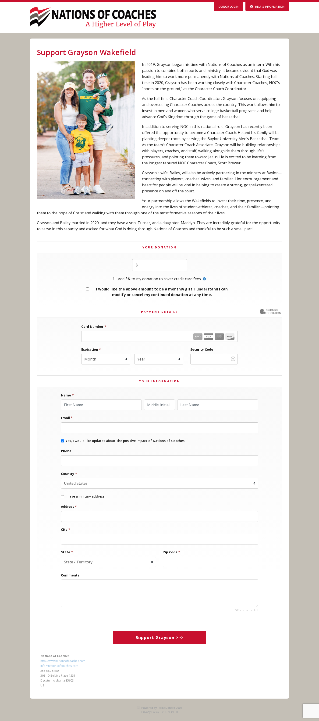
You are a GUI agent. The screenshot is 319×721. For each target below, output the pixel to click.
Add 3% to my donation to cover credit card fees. (160, 278)
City (65, 529)
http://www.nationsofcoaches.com (62, 661)
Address (69, 506)
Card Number (93, 326)
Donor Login (228, 7)
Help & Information (269, 7)
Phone (66, 451)
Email (66, 418)
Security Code (201, 349)
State (67, 552)
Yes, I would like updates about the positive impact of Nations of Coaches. (125, 441)
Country (69, 473)
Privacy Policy (150, 712)
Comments (70, 575)
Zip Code (171, 552)
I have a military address (85, 496)
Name (67, 395)
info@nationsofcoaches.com (59, 666)
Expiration (91, 349)
